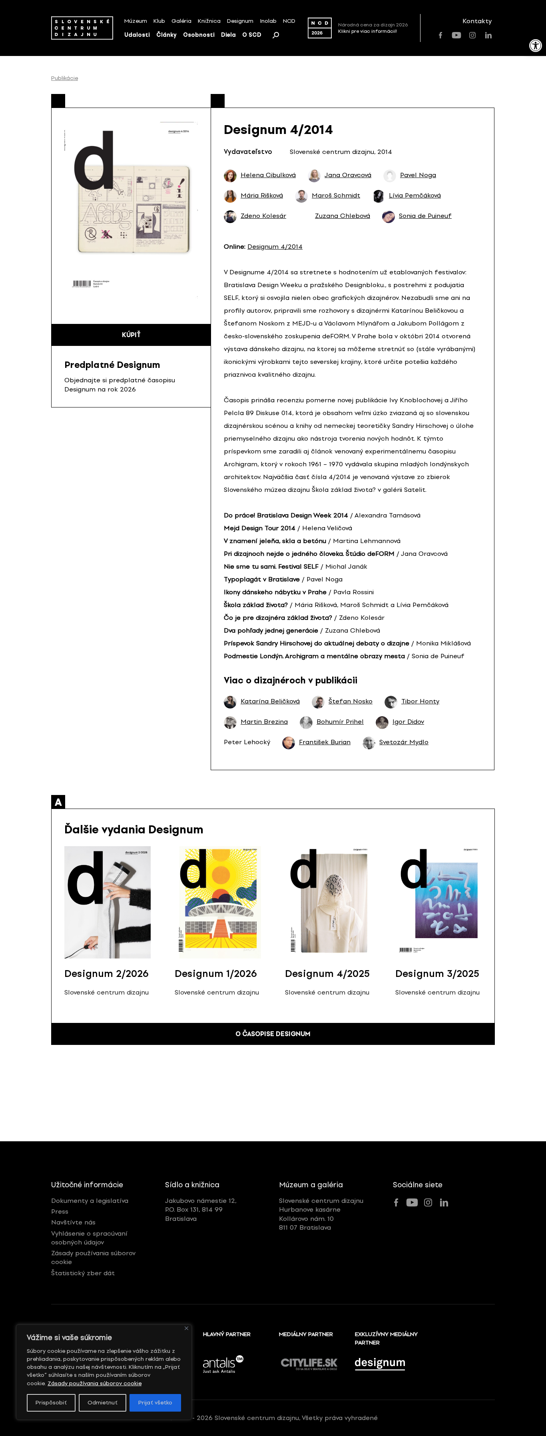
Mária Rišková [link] (262, 195)
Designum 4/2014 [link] (275, 246)
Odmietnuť (103, 1402)
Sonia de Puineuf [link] (425, 216)
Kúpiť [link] (131, 335)
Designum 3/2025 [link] (437, 973)
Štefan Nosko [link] (351, 701)
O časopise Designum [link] (273, 1034)
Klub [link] (159, 21)
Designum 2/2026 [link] (106, 973)
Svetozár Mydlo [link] (403, 742)
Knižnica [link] (209, 21)
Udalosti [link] (137, 35)
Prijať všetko (155, 1402)
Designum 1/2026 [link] (216, 973)
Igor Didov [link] (408, 722)
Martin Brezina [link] (264, 722)
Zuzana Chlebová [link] (342, 216)
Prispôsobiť (51, 1402)
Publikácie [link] (64, 78)
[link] (535, 45)
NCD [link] (289, 21)
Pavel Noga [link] (418, 175)
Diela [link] (228, 35)
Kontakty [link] (477, 21)
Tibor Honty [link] (420, 701)
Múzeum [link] (135, 21)
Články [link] (166, 35)
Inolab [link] (268, 21)
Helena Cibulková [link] (268, 175)
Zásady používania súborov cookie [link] (94, 1383)
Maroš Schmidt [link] (336, 195)
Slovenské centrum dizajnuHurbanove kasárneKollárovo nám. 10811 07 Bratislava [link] (321, 1214)
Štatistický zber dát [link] (83, 1273)
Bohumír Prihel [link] (340, 722)
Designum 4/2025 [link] (327, 973)
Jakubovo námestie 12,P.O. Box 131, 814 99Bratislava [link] (201, 1209)
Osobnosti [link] (199, 35)
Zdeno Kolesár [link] (263, 216)
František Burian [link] (325, 742)
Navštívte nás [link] (73, 1222)
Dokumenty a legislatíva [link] (89, 1200)
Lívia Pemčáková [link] (415, 195)
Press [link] (59, 1211)
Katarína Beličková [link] (270, 701)
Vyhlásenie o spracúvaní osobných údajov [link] (89, 1238)
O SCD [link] (251, 35)
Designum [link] (240, 21)
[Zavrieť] (186, 1328)
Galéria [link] (181, 21)
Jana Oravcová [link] (348, 175)
